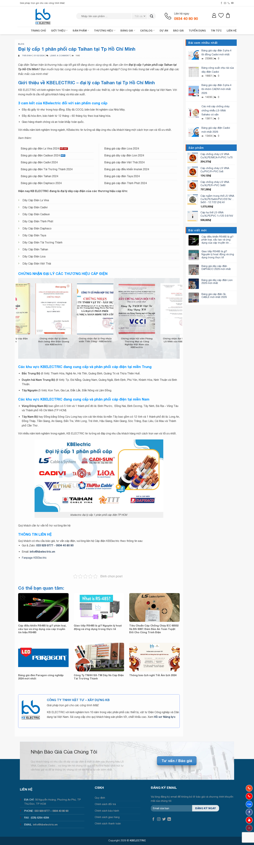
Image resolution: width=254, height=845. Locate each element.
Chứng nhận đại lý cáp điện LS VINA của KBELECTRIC (121, 340)
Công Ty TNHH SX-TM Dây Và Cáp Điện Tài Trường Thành (99, 677)
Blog (21, 44)
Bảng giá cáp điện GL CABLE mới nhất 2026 (214, 295)
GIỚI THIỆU (58, 30)
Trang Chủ (38, 30)
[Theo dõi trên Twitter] (164, 819)
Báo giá (178, 30)
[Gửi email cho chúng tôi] (225, 3)
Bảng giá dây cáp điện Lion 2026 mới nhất (217, 281)
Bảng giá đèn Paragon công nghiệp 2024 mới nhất (41, 677)
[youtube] (249, 820)
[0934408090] (249, 788)
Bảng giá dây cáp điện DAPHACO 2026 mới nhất (216, 267)
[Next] (184, 313)
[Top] (249, 828)
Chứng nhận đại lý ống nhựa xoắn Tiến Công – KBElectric (37, 340)
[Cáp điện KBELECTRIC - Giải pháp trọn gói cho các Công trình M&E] (43, 16)
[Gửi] (151, 16)
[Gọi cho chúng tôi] (229, 3)
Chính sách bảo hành (107, 810)
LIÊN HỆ (232, 30)
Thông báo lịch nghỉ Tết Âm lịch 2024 (152, 675)
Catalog (146, 30)
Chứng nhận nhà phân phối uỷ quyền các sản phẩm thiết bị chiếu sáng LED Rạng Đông (162, 342)
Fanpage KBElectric (34, 557)
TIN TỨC (216, 30)
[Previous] (14, 313)
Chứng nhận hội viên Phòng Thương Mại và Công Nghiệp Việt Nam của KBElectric (79, 342)
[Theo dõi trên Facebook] (221, 3)
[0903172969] (249, 804)
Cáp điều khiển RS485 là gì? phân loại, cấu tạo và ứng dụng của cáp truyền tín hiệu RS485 (42, 629)
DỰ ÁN (164, 30)
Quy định (100, 797)
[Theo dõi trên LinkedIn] (169, 819)
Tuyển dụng (197, 30)
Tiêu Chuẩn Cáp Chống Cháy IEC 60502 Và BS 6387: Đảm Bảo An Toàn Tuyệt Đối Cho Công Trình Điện (153, 629)
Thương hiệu (103, 30)
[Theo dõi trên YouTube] (232, 3)
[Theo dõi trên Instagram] (159, 819)
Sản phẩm (80, 30)
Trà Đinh (27, 55)
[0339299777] (249, 796)
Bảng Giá (126, 30)
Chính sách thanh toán (108, 823)
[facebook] (249, 812)
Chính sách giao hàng (107, 817)
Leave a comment (60, 55)
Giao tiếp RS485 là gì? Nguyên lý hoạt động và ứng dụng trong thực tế (98, 627)
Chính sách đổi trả (105, 804)
